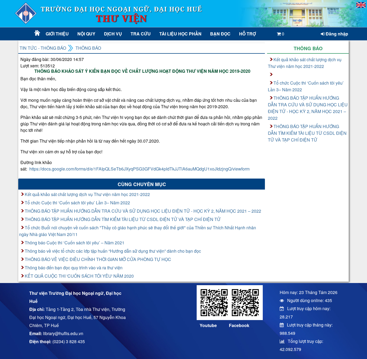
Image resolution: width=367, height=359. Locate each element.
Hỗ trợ (247, 34)
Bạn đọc (220, 34)
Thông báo (88, 48)
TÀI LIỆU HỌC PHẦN (180, 34)
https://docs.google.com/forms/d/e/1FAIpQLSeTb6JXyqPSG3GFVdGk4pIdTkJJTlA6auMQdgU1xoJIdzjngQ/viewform (139, 169)
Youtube (208, 325)
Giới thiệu (57, 34)
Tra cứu (141, 34)
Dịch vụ (113, 34)
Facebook (239, 325)
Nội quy (86, 34)
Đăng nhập (336, 34)
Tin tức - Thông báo (43, 48)
